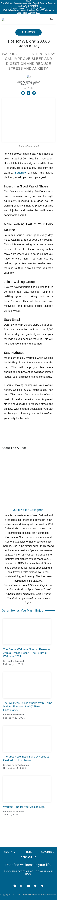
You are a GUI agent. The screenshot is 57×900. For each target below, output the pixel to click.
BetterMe (20, 172)
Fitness (28, 32)
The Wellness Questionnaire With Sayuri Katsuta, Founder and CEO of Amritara (28, 4)
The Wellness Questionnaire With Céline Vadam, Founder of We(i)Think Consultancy (27, 706)
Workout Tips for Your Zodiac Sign (24, 806)
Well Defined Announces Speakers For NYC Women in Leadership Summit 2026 (28, 11)
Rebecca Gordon (15, 811)
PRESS (28, 852)
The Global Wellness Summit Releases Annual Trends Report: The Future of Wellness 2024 (27, 653)
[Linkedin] (42, 886)
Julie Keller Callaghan (28, 509)
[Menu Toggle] (51, 19)
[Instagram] (22, 886)
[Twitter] (35, 886)
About (8, 852)
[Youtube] (28, 886)
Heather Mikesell (15, 661)
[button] (23, 93)
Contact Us (28, 857)
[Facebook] (15, 886)
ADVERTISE (47, 852)
